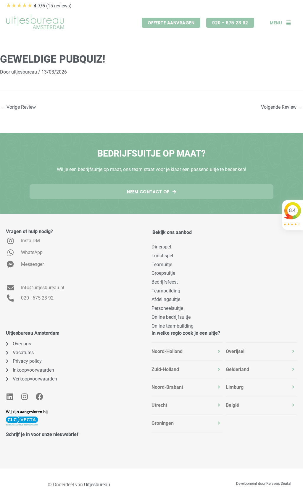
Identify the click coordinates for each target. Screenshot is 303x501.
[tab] (187, 351)
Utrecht (159, 405)
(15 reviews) (39, 6)
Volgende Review (281, 107)
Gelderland (237, 369)
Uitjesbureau (97, 484)
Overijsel (235, 351)
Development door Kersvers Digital (263, 484)
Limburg (235, 387)
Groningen (163, 423)
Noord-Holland (167, 351)
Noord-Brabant (167, 387)
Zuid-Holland (165, 369)
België (232, 405)
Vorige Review (18, 107)
